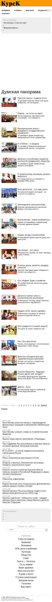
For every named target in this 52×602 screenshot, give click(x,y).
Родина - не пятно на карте (30, 113)
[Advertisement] (26, 60)
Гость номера (26, 564)
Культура (26, 551)
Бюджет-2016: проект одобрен (31, 311)
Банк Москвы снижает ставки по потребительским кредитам (25, 433)
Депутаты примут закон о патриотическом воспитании (30, 297)
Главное (18, 10)
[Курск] (10, 4)
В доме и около (26, 574)
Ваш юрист (26, 586)
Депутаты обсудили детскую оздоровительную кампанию (31, 357)
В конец (4, 409)
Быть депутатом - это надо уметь (33, 189)
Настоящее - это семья (28, 250)
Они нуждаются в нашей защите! (33, 326)
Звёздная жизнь (26, 580)
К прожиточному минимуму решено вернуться (34, 175)
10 (39, 405)
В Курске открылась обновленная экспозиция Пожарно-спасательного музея (23, 463)
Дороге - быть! (24, 387)
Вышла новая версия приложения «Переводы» (24, 439)
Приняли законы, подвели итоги (32, 98)
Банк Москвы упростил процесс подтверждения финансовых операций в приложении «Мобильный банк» (25, 424)
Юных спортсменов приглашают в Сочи (20, 458)
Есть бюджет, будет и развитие (31, 280)
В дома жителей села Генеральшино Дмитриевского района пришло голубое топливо (26, 485)
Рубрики (6, 10)
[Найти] (46, 529)
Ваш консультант (26, 571)
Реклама (30, 10)
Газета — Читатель (26, 561)
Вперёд (44, 405)
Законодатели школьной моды (31, 204)
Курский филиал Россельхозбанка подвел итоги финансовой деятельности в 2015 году (24, 492)
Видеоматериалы (11, 28)
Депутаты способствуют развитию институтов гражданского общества (34, 160)
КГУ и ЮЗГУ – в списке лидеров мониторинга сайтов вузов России (23, 452)
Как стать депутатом (27, 341)
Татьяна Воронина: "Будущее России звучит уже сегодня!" (31, 373)
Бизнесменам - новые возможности (34, 219)
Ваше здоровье (26, 567)
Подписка (42, 10)
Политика (26, 583)
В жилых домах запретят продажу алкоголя (33, 266)
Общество (26, 555)
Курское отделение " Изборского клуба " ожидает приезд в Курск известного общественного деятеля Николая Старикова (25, 500)
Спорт (26, 558)
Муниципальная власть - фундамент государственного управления (31, 130)
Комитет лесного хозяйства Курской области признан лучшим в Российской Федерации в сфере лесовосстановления (25, 471)
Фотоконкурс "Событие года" (15, 23)
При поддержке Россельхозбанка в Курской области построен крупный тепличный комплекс (26, 445)
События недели (26, 539)
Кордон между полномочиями (31, 235)
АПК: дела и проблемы (26, 548)
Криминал (26, 542)
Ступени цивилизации (26, 577)
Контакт (6, 13)
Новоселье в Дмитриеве (13, 479)
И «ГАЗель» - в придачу (28, 143)
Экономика (26, 545)
